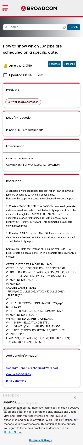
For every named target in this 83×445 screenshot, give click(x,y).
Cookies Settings (40, 440)
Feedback (54, 63)
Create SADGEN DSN (18, 374)
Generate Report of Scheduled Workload (32, 368)
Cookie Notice (13, 432)
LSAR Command (16, 381)
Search (74, 27)
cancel (64, 27)
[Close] (75, 397)
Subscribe (69, 63)
